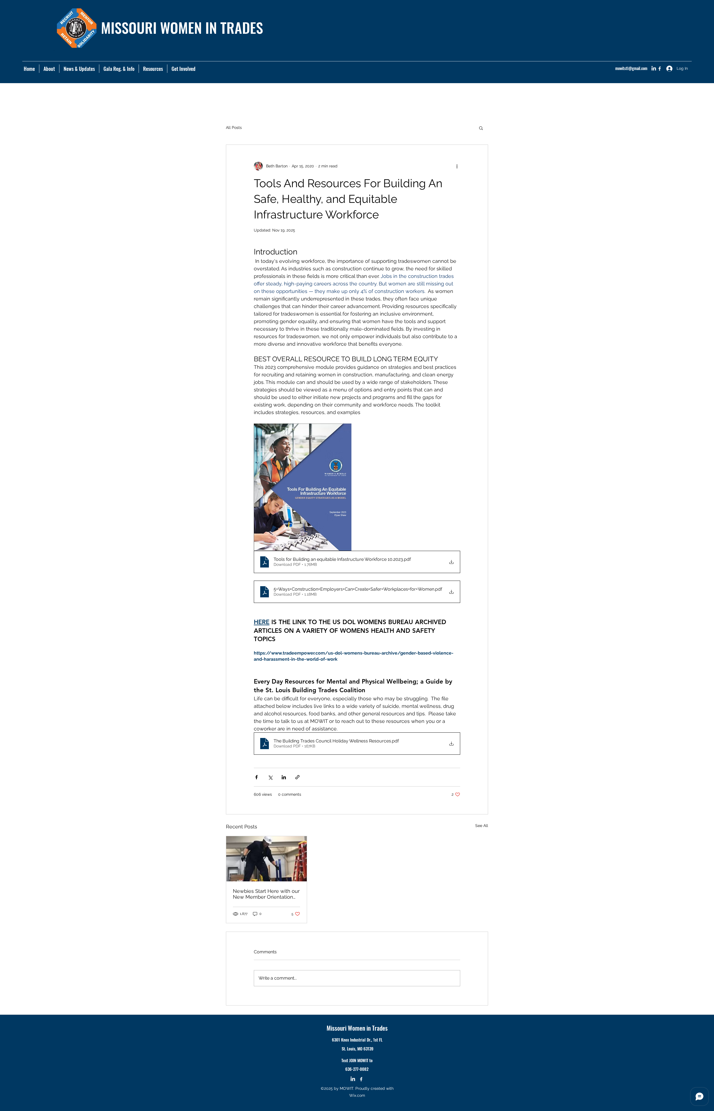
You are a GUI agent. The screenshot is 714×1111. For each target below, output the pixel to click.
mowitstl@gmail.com (631, 68)
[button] (153, 68)
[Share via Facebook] (256, 777)
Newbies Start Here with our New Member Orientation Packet (266, 894)
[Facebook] (659, 68)
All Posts (234, 127)
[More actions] (457, 166)
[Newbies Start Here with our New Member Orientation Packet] (266, 858)
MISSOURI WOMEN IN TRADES (182, 27)
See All (481, 825)
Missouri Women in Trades (357, 1027)
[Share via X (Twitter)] (270, 777)
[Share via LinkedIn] (283, 777)
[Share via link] (297, 777)
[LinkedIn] (654, 68)
